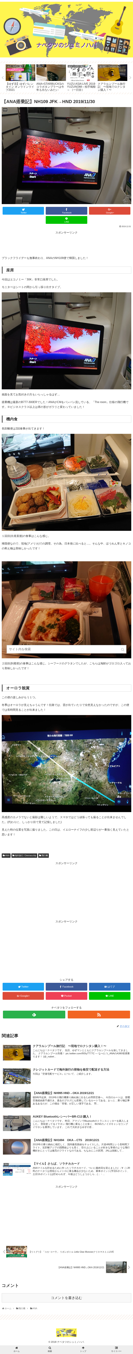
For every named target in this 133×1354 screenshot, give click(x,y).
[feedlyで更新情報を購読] (34, 1014)
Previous (2, 78)
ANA (7, 855)
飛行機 (45, 855)
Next (130, 78)
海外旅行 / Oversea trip (25, 855)
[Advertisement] (66, 243)
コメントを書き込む (66, 1298)
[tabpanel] (20, 77)
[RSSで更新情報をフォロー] (99, 1014)
